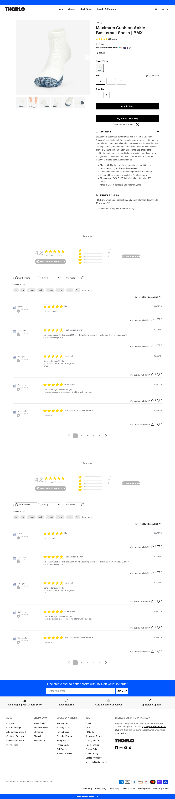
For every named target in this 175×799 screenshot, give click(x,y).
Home (98, 23)
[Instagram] (121, 747)
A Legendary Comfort (16, 732)
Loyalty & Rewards (106, 9)
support (50, 290)
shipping (60, 290)
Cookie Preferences (94, 758)
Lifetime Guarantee (15, 741)
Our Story (10, 723)
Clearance (38, 732)
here (103, 209)
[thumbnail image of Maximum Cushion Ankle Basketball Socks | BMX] (21, 102)
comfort (31, 290)
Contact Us (90, 723)
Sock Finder (86, 9)
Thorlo (102, 52)
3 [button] (87, 435)
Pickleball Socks (64, 736)
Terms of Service (128, 789)
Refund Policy (87, 789)
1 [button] (75, 435)
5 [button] (99, 435)
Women (71, 9)
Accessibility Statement (96, 762)
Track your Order (93, 741)
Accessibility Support (161, 789)
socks (40, 290)
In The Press (12, 745)
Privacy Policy (91, 749)
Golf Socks (61, 749)
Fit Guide (89, 732)
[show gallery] (53, 57)
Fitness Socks (63, 745)
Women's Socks (41, 728)
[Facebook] (116, 747)
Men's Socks (39, 723)
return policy (120, 733)
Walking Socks (63, 728)
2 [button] (81, 435)
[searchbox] (26, 278)
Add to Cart (127, 106)
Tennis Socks (63, 732)
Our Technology (13, 728)
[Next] (87, 57)
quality (69, 290)
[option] (53, 57)
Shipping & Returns (94, 736)
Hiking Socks (63, 741)
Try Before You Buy (127, 118)
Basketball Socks (64, 753)
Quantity (100, 89)
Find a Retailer (92, 745)
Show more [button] (87, 290)
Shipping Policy (144, 789)
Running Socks (64, 723)
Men (61, 9)
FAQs (88, 728)
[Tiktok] (130, 747)
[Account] (162, 9)
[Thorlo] (15, 9)
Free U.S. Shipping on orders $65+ (87, 2)
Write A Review (131, 256)
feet (77, 290)
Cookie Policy (91, 753)
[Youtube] (125, 747)
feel (16, 290)
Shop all (37, 736)
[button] (87, 796)
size (22, 290)
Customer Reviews (15, 736)
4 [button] (93, 435)
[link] (93, 263)
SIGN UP (122, 691)
